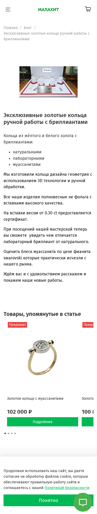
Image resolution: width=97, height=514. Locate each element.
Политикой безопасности (66, 487)
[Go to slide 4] (15, 433)
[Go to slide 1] (5, 433)
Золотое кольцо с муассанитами (35, 398)
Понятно (48, 500)
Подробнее (43, 421)
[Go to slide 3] (11, 433)
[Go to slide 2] (8, 433)
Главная (11, 27)
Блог (28, 27)
